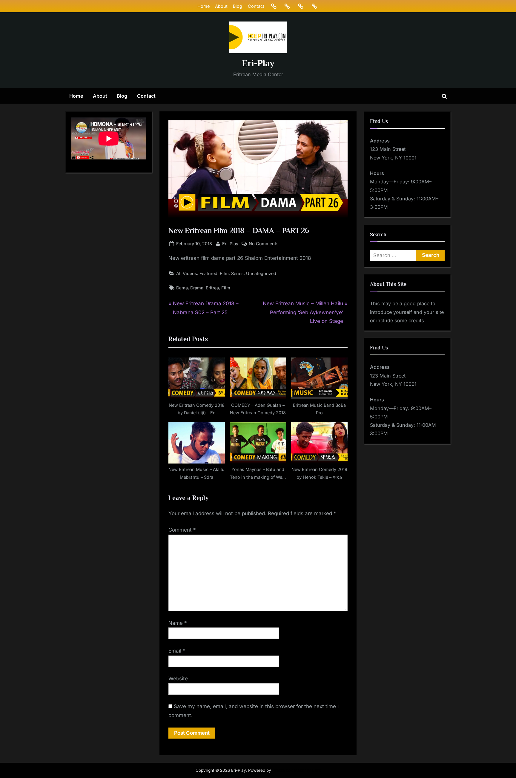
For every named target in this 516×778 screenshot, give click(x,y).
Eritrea (212, 287)
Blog (237, 6)
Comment (182, 530)
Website (178, 679)
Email (176, 651)
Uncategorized (261, 273)
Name (177, 623)
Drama (196, 287)
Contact (256, 6)
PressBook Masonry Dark (296, 770)
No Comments (264, 244)
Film (224, 273)
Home (203, 6)
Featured (208, 273)
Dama (182, 287)
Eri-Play (258, 63)
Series (237, 273)
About (221, 6)
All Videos (186, 273)
